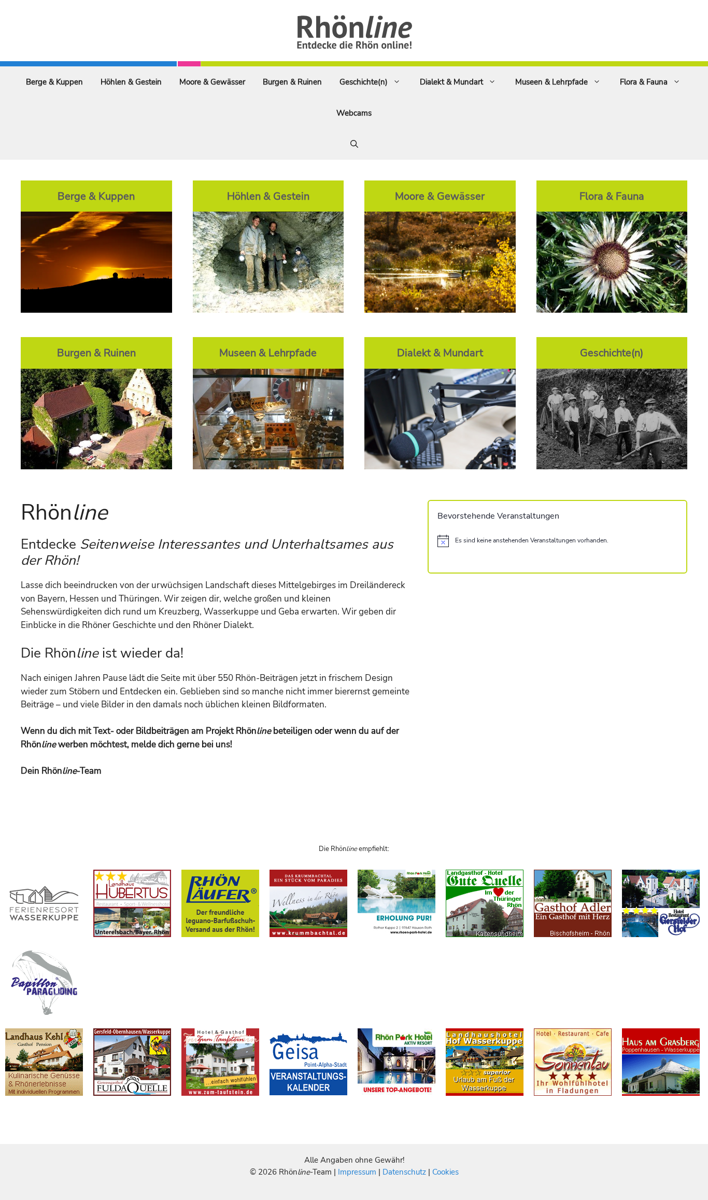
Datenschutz (404, 1172)
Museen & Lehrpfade (551, 82)
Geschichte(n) (363, 82)
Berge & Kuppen (54, 82)
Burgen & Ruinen (292, 82)
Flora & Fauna (644, 82)
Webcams (354, 113)
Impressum (358, 1172)
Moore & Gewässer (212, 82)
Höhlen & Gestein (131, 82)
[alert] (557, 541)
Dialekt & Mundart (451, 82)
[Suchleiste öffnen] (354, 144)
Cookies (445, 1172)
